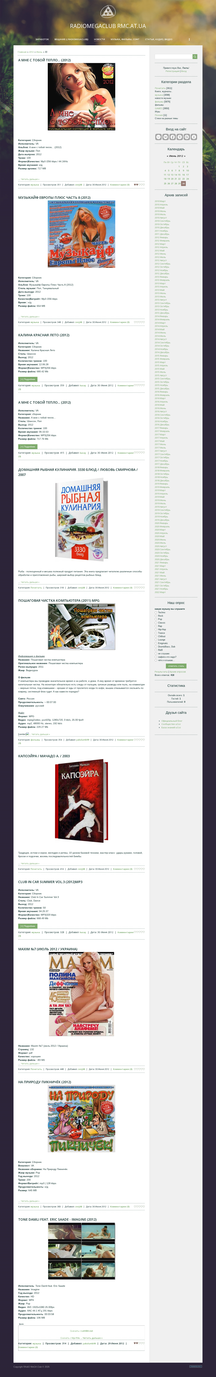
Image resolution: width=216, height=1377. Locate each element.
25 (165, 183)
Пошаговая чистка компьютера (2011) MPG (59, 600)
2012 (31, 51)
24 (187, 178)
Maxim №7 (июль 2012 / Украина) (47, 949)
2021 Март (160, 565)
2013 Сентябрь (162, 303)
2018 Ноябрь (161, 477)
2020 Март (160, 529)
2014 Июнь (160, 332)
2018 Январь (161, 467)
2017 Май (160, 441)
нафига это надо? (167, 657)
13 (172, 174)
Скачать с (81, 1330)
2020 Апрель (161, 533)
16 (183, 174)
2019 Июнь (160, 500)
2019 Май (160, 496)
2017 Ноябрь (161, 460)
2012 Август (161, 260)
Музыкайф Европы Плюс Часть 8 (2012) (54, 197)
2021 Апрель (161, 569)
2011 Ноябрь (161, 230)
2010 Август (161, 217)
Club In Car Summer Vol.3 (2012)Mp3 (50, 882)
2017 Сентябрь (162, 454)
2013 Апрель (161, 286)
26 (168, 183)
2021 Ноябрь (161, 588)
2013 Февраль (162, 279)
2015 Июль (160, 371)
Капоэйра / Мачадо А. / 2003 (44, 756)
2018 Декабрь (162, 480)
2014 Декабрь (162, 352)
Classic (161, 622)
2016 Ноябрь (161, 421)
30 (183, 183)
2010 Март (160, 201)
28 (175, 183)
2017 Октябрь (162, 457)
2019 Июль (160, 503)
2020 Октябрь (162, 552)
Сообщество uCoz (171, 724)
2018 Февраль (162, 470)
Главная (22, 51)
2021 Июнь (160, 575)
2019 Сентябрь (162, 509)
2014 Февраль (162, 319)
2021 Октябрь (162, 585)
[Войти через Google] (187, 137)
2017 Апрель (161, 437)
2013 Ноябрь (161, 309)
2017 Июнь (160, 444)
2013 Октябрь (162, 306)
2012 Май (160, 250)
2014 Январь (161, 316)
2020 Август (161, 546)
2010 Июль (160, 214)
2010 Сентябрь (162, 220)
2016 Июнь (160, 408)
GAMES (158, 108)
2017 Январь (161, 427)
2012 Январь (161, 237)
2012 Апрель (161, 247)
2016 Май (160, 404)
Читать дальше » (30, 179)
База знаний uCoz (171, 727)
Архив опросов (178, 671)
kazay (83, 385)
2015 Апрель (161, 365)
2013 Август (161, 299)
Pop (160, 619)
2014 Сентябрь (162, 342)
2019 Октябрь (162, 513)
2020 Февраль (162, 526)
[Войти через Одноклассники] (194, 137)
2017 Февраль (162, 431)
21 (175, 178)
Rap (160, 626)
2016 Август (161, 411)
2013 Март (160, 283)
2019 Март (160, 490)
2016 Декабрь (162, 424)
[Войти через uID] (158, 137)
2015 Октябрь (162, 381)
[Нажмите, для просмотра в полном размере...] (81, 129)
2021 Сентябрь (162, 582)
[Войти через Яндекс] (180, 137)
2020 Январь (161, 523)
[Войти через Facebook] (172, 137)
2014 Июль (160, 335)
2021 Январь (161, 562)
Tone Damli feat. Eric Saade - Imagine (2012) (57, 1219)
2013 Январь (161, 276)
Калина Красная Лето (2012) (43, 335)
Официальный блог (171, 720)
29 (179, 183)
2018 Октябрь (162, 473)
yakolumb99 (82, 739)
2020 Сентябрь (162, 549)
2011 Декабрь (162, 234)
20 (172, 178)
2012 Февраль (162, 240)
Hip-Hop (162, 629)
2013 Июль (160, 296)
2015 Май (160, 368)
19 (168, 178)
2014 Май (160, 329)
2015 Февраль (162, 358)
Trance (161, 633)
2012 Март (160, 243)
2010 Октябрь (162, 224)
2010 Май (160, 207)
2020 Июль (160, 542)
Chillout (161, 636)
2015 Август (161, 375)
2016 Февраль (162, 395)
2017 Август (161, 450)
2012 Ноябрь (161, 270)
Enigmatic (163, 643)
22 (179, 178)
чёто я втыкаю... (166, 660)
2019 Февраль (162, 487)
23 (183, 178)
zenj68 (78, 184)
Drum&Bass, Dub (166, 646)
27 (172, 183)
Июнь (39, 51)
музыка (35, 184)
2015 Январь (161, 355)
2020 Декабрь (162, 559)
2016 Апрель (161, 401)
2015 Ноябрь (161, 385)
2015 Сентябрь (162, 378)
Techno (161, 612)
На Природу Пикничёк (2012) (44, 1082)
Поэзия (159, 115)
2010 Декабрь (162, 227)
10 (187, 170)
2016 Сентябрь (162, 414)
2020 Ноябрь (161, 555)
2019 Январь (161, 483)
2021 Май (160, 572)
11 (165, 174)
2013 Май (160, 289)
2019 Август (161, 506)
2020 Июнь (160, 539)
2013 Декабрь (162, 312)
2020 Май (160, 536)
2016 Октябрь (162, 417)
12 (168, 174)
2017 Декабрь (162, 463)
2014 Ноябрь (161, 349)
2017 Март (160, 434)
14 (175, 174)
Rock (160, 616)
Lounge (161, 639)
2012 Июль (160, 257)
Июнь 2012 (176, 156)
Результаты (161, 671)
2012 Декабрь (162, 273)
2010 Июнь (160, 211)
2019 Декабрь (162, 519)
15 (179, 174)
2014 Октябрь (162, 345)
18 (165, 178)
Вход (183, 71)
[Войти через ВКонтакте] (165, 137)
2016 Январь (161, 391)
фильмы (35, 739)
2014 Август (161, 339)
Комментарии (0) (119, 184)
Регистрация (172, 71)
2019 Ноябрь (161, 516)
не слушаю (163, 653)
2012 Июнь (160, 253)
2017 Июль (160, 447)
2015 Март (160, 362)
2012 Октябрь (162, 266)
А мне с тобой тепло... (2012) (44, 60)
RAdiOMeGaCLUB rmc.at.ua (108, 26)
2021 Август (161, 579)
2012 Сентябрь (162, 263)
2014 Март (160, 322)
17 (187, 174)
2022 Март (160, 592)
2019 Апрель (161, 493)
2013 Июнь (160, 293)
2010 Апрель (161, 204)
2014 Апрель (161, 325)
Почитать (36, 587)
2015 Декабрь (162, 388)
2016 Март (160, 398)
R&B (160, 650)
